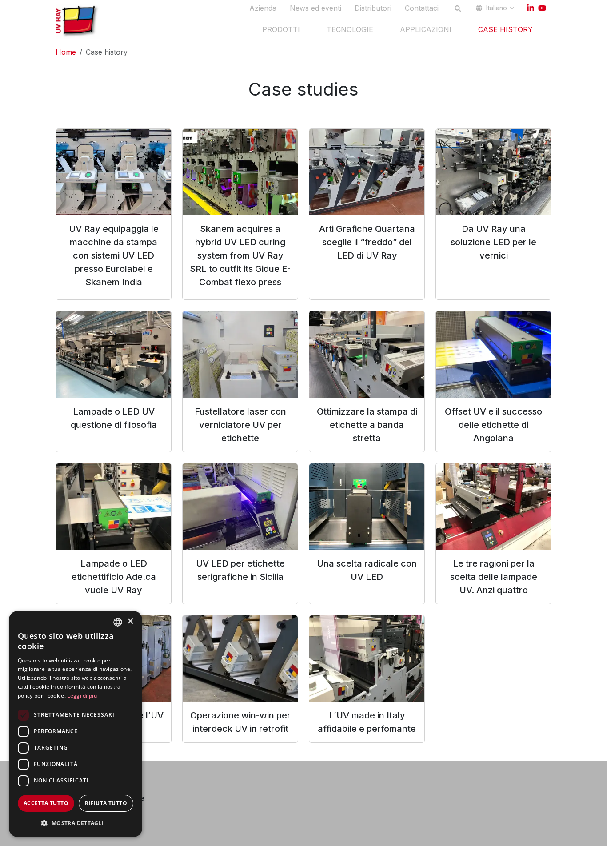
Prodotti (281, 29)
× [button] (130, 621)
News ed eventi (315, 8)
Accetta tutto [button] (46, 803)
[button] (75, 823)
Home (66, 52)
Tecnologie (350, 29)
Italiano (496, 8)
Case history (505, 29)
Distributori (373, 8)
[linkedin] (531, 8)
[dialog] (75, 724)
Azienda (262, 8)
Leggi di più (82, 695)
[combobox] (117, 622)
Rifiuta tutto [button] (106, 803)
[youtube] (542, 8)
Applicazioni (425, 29)
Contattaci (422, 8)
